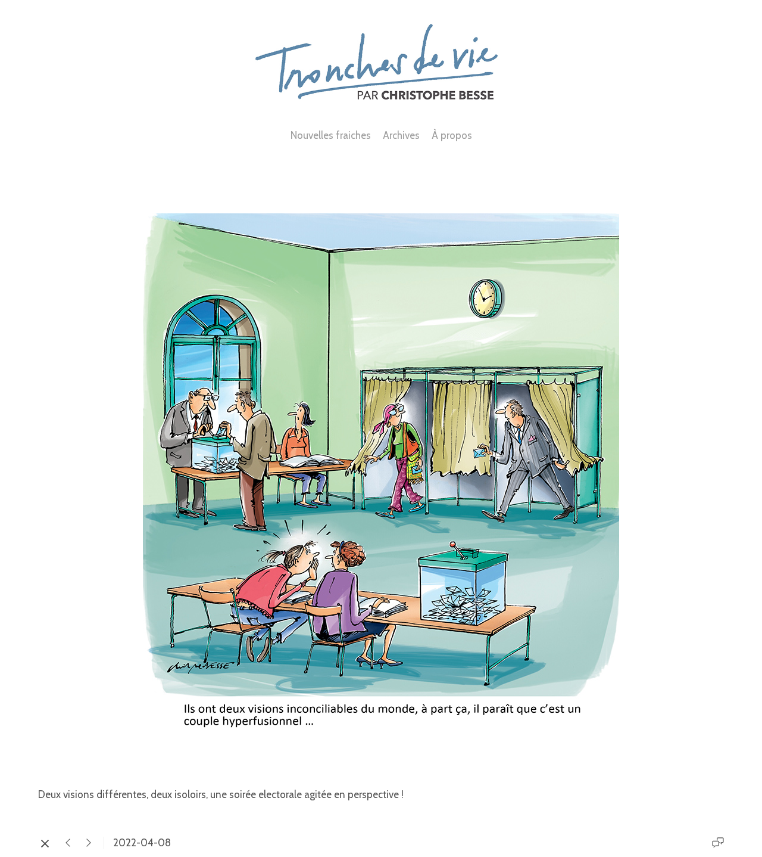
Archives (401, 135)
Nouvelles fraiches (331, 135)
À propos (452, 135)
